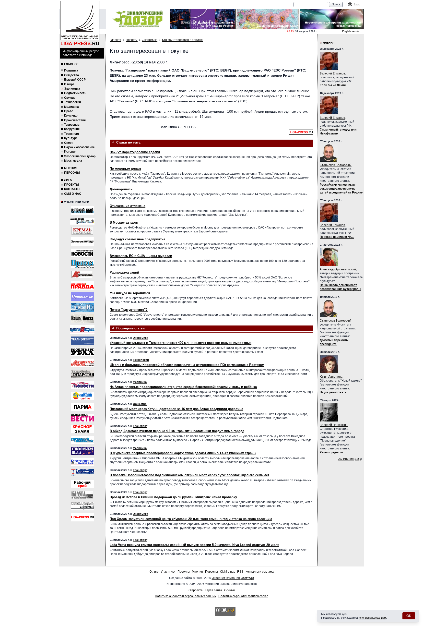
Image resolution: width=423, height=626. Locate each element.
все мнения (346, 458)
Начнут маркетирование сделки (135, 152)
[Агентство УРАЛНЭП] (82, 341)
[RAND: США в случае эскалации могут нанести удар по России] (202, 19)
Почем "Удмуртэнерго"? (129, 310)
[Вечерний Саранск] (82, 473)
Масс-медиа (73, 160)
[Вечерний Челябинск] (82, 440)
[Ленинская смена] (82, 274)
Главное (71, 64)
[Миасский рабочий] (82, 221)
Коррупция (72, 129)
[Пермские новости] (82, 385)
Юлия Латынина (331, 376)
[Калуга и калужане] (82, 495)
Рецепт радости (331, 452)
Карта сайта (213, 590)
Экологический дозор (79, 156)
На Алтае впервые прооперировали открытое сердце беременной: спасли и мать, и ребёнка (183, 387)
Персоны (72, 172)
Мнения (70, 168)
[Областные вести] (82, 418)
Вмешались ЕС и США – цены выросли (141, 256)
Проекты (71, 184)
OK (408, 616)
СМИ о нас (72, 193)
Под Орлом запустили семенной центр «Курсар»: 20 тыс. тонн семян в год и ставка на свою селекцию (191, 519)
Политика (71, 70)
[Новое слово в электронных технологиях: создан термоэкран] (332, 19)
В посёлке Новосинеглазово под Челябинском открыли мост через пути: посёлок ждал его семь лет (189, 475)
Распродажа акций (124, 272)
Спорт (68, 142)
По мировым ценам (125, 168)
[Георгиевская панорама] (82, 462)
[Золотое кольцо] (82, 241)
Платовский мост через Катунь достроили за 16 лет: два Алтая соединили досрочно (176, 409)
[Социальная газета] (82, 506)
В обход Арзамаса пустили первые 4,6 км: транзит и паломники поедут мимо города (177, 431)
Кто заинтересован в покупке (182, 40)
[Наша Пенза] (82, 318)
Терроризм (72, 124)
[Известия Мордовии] (82, 329)
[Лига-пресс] (82, 517)
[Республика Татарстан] (82, 374)
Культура (71, 138)
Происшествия (75, 120)
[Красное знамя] (82, 429)
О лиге (154, 571)
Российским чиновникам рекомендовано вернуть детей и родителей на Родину (341, 188)
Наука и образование (79, 147)
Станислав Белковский (336, 165)
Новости (132, 40)
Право (68, 111)
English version (351, 31)
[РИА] (82, 231)
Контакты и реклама (260, 571)
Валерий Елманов (332, 73)
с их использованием (372, 617)
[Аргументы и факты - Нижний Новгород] (82, 363)
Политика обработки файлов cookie (243, 596)
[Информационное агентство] (82, 296)
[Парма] (82, 407)
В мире (69, 84)
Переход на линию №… (337, 237)
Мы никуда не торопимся (130, 293)
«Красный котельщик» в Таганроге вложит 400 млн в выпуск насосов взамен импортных (180, 343)
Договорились (121, 189)
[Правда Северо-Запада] (82, 264)
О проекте (195, 590)
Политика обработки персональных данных (185, 596)
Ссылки (229, 590)
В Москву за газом (124, 222)
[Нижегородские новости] (82, 253)
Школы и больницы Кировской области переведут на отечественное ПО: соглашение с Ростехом (187, 365)
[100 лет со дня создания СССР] (267, 19)
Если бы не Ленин (333, 85)
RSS (240, 571)
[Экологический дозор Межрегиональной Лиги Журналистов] (138, 19)
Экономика (72, 88)
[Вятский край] (82, 210)
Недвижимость (75, 93)
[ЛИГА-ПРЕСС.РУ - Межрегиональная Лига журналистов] (79, 23)
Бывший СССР (75, 79)
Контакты (72, 189)
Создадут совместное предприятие (137, 239)
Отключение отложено (127, 206)
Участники (168, 571)
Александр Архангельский (338, 269)
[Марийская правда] (82, 285)
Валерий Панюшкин (334, 425)
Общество (71, 75)
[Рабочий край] (82, 484)
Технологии (72, 102)
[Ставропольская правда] (82, 451)
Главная (115, 40)
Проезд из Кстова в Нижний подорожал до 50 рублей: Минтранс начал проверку (173, 497)
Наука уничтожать (333, 392)
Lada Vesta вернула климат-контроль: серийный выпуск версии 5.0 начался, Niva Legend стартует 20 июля (194, 545)
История (70, 151)
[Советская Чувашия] (82, 396)
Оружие (69, 97)
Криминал (71, 115)
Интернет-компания (233, 578)
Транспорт (71, 133)
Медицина (71, 106)
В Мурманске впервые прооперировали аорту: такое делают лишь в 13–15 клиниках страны (183, 453)
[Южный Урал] (82, 352)
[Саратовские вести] (82, 307)
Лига (68, 180)
